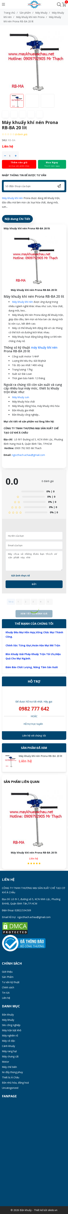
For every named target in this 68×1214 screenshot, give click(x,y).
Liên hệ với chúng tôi (34, 735)
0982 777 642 (34, 708)
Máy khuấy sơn (20, 397)
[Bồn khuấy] (34, 4)
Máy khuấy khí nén (12, 198)
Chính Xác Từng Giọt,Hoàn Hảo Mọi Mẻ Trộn (33, 645)
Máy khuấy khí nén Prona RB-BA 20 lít (40, 756)
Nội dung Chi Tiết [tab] (17, 219)
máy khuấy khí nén (44, 347)
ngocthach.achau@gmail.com (28, 455)
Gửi (34, 584)
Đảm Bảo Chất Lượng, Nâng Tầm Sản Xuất (32, 667)
